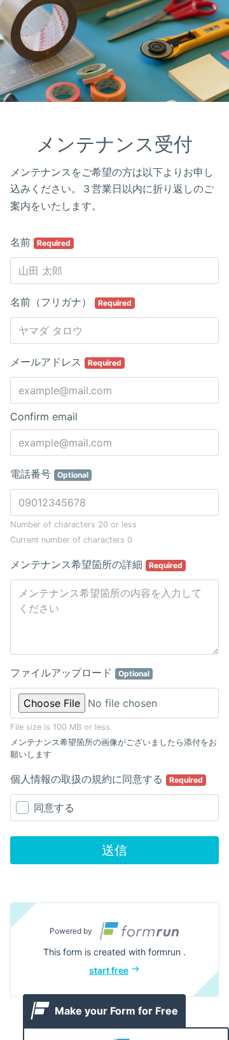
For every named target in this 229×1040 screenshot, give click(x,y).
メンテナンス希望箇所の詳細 (96, 564)
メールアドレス (65, 361)
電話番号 (49, 473)
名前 (40, 242)
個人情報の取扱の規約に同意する (106, 779)
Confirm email (44, 416)
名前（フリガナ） (71, 302)
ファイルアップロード (79, 672)
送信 (114, 850)
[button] (114, 949)
